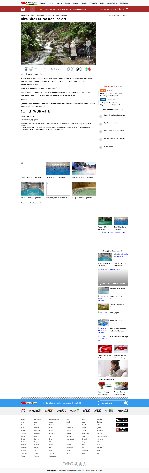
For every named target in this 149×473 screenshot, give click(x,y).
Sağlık (102, 3)
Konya (84, 442)
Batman (37, 425)
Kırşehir (36, 442)
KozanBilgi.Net (25, 15)
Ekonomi (67, 3)
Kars (50, 439)
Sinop (50, 450)
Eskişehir (37, 433)
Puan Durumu (74, 410)
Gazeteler (49, 410)
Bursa (51, 428)
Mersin (68, 445)
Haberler (59, 3)
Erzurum (23, 433)
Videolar (76, 3)
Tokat (36, 453)
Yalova (23, 456)
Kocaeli (68, 442)
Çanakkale (69, 428)
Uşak (83, 453)
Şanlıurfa (85, 450)
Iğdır (35, 436)
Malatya (23, 445)
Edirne (68, 430)
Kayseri (84, 439)
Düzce (51, 430)
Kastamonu (70, 439)
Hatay (23, 436)
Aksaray (84, 419)
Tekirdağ (24, 453)
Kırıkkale (100, 439)
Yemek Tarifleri (112, 3)
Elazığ (84, 430)
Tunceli (68, 453)
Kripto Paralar (122, 410)
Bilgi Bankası (124, 3)
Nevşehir (24, 447)
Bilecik (68, 425)
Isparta (51, 436)
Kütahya (99, 442)
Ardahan (51, 422)
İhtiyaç (51, 3)
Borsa (23, 410)
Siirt (35, 450)
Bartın (23, 425)
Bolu (22, 428)
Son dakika (108, 9)
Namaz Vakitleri (35, 410)
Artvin (68, 422)
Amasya (99, 419)
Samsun (23, 450)
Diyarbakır (37, 430)
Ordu (50, 447)
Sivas (68, 450)
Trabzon (51, 453)
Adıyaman (37, 419)
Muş (98, 445)
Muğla (84, 445)
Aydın (83, 422)
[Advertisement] (139, 44)
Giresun (68, 433)
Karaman (37, 439)
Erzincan (100, 430)
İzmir (83, 436)
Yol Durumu (109, 410)
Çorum (99, 428)
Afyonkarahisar (54, 419)
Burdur (36, 428)
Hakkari (99, 433)
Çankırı (84, 428)
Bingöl (84, 425)
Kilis (50, 442)
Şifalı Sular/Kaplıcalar (43, 15)
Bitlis (98, 425)
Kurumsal (43, 3)
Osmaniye (69, 447)
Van (98, 453)
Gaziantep (52, 433)
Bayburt (51, 425)
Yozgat (36, 456)
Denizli (23, 430)
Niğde (36, 447)
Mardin (51, 445)
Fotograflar (93, 3)
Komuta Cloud (81, 470)
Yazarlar (84, 3)
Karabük (23, 439)
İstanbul (69, 436)
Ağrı (67, 419)
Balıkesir (100, 422)
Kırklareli (24, 442)
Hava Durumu (61, 410)
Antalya (36, 422)
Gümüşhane (85, 433)
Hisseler (86, 410)
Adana (23, 419)
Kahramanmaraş (102, 436)
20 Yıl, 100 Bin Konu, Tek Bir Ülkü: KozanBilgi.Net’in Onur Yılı (66, 9)
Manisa (36, 445)
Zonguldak (52, 456)
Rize (83, 447)
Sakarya (99, 447)
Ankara (23, 422)
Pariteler (97, 410)
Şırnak (99, 450)
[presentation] (27, 9)
